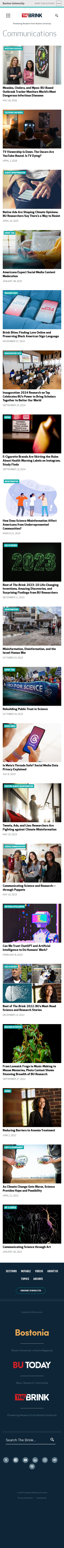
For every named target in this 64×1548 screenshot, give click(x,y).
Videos (39, 1271)
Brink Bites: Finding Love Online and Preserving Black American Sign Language (31, 334)
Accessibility (41, 1498)
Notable (26, 1271)
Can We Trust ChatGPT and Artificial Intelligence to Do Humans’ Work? (26, 948)
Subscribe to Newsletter (30, 1290)
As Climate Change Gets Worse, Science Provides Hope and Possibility (29, 1188)
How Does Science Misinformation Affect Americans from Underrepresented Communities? (30, 524)
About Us (52, 1271)
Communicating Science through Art (27, 1247)
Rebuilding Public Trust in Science (25, 709)
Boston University (13, 3)
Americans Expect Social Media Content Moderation (29, 274)
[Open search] (55, 16)
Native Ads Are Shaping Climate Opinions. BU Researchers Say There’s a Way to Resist (31, 214)
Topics (25, 1279)
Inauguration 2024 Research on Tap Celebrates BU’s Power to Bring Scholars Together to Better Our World (29, 396)
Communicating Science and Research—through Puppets (29, 888)
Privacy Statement (25, 1498)
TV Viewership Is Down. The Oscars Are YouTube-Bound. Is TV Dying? (28, 154)
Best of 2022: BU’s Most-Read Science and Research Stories (29, 1008)
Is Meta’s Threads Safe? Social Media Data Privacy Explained (30, 767)
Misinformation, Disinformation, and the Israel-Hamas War (29, 651)
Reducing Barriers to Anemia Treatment (29, 1130)
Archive (38, 1279)
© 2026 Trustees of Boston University (32, 1492)
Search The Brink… (21, 1440)
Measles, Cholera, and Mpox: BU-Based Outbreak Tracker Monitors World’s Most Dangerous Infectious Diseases (29, 92)
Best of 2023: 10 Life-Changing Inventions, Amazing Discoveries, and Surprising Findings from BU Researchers (31, 589)
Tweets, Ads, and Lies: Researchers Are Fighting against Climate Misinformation (29, 827)
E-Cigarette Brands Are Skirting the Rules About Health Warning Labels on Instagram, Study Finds (31, 460)
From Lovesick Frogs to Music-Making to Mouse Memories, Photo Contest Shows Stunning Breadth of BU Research (29, 1070)
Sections (11, 1271)
